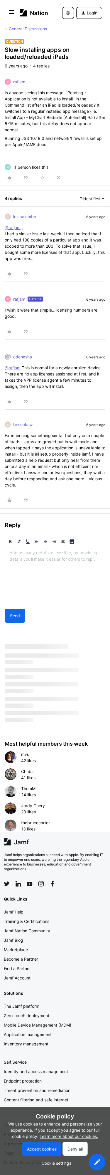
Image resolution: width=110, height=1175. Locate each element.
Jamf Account (17, 977)
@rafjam (13, 227)
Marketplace (16, 949)
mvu (25, 754)
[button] (11, 13)
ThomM (28, 788)
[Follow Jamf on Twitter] (7, 883)
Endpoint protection (23, 1080)
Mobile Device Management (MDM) (37, 1024)
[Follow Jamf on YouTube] (30, 884)
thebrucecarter (35, 822)
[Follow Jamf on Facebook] (52, 884)
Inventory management (26, 1043)
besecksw (23, 424)
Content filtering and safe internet (36, 1099)
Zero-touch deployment (26, 1015)
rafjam (19, 81)
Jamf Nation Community (27, 930)
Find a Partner (17, 968)
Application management (28, 1034)
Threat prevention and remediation (37, 1090)
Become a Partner (21, 958)
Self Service (15, 1062)
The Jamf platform (21, 1006)
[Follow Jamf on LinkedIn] (18, 884)
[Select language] (68, 13)
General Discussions (28, 28)
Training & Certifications (26, 921)
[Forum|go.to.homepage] (32, 12)
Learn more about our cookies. (69, 1136)
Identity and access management (36, 1071)
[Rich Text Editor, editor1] (55, 576)
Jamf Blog (13, 940)
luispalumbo (24, 216)
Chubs (27, 771)
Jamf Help (13, 911)
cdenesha (22, 356)
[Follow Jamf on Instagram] (41, 884)
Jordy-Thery (33, 805)
